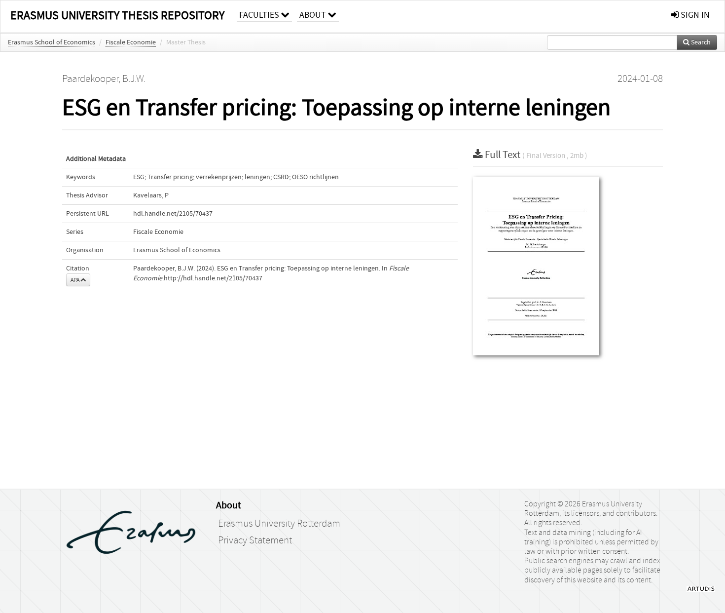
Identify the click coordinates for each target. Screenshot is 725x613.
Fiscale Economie (131, 42)
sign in (694, 15)
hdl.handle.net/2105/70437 (173, 214)
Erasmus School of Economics (51, 42)
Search (700, 42)
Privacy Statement (255, 540)
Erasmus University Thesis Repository (117, 15)
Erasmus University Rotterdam (279, 524)
